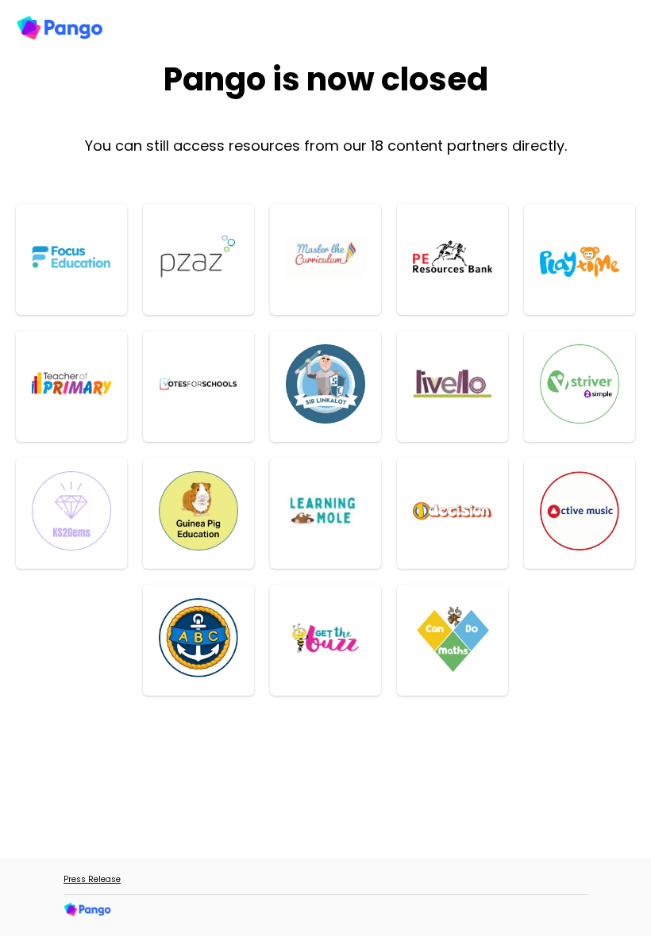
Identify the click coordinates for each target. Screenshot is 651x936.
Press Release (92, 879)
